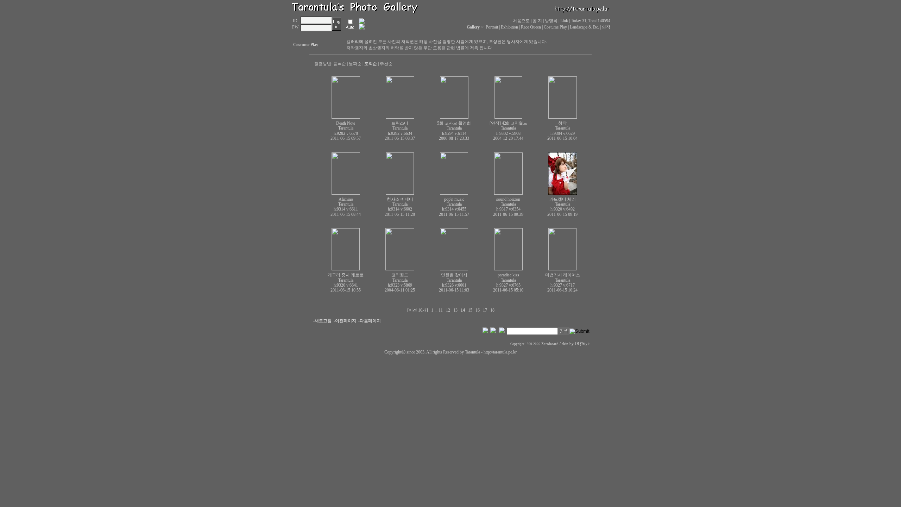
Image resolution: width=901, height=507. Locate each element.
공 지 (537, 20)
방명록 (551, 20)
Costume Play (555, 27)
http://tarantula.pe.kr (500, 352)
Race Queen (531, 27)
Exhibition (509, 27)
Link (564, 20)
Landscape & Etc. (584, 27)
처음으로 (521, 20)
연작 (606, 27)
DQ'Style (582, 343)
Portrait (492, 27)
